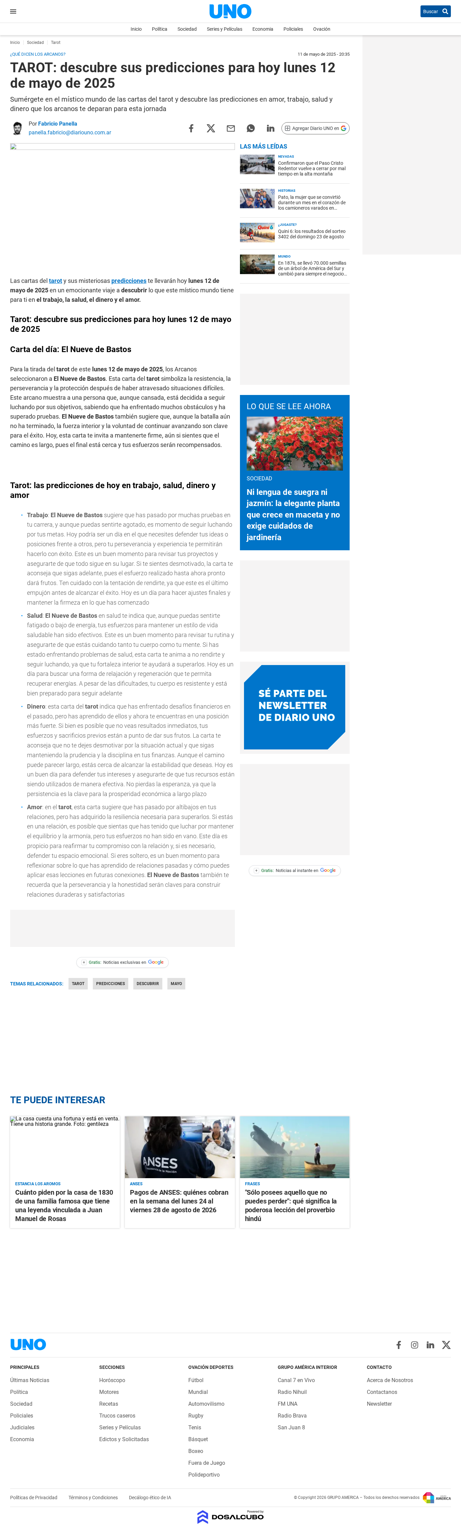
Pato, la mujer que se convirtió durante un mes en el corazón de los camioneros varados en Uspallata (312, 205)
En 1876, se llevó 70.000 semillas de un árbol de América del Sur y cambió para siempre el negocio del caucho (312, 271)
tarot (55, 280)
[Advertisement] (294, 339)
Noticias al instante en (286, 870)
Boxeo (195, 1451)
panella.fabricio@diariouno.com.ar (70, 132)
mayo (176, 983)
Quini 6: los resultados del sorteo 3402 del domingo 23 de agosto (312, 234)
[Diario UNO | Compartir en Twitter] (211, 128)
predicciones (128, 280)
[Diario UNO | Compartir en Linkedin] (271, 128)
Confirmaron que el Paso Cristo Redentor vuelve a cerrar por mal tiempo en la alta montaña (312, 168)
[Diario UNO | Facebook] (398, 1345)
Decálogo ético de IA (150, 1497)
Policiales (293, 29)
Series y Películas (224, 29)
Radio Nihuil (292, 1392)
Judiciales (22, 1427)
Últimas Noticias (29, 1380)
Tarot (78, 983)
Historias (286, 190)
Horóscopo (112, 1380)
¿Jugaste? (287, 225)
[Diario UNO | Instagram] (414, 1345)
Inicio (136, 29)
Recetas (108, 1404)
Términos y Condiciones (94, 1497)
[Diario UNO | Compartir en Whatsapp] (251, 128)
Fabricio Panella (57, 124)
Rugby (196, 1415)
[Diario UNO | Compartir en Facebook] (191, 128)
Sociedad (187, 29)
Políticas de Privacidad (34, 1497)
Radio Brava (292, 1415)
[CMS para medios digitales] (230, 1517)
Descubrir (148, 983)
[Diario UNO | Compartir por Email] (231, 128)
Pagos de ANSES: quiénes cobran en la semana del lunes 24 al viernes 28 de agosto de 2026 (179, 1201)
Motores (109, 1392)
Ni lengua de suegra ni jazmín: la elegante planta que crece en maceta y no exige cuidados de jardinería (293, 514)
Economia (262, 29)
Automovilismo (206, 1404)
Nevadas (286, 156)
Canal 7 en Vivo (296, 1380)
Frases (252, 1184)
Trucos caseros (117, 1415)
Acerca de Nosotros (390, 1380)
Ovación (321, 29)
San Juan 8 (291, 1427)
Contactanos (382, 1392)
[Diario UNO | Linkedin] (430, 1345)
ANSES (136, 1184)
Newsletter (379, 1404)
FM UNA (287, 1404)
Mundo (284, 256)
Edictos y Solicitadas (124, 1439)
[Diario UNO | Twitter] (446, 1345)
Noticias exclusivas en (114, 962)
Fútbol (196, 1380)
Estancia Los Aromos (37, 1184)
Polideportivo (204, 1475)
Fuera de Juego (206, 1463)
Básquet (198, 1439)
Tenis (194, 1427)
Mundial (198, 1392)
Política (159, 29)
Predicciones (110, 983)
